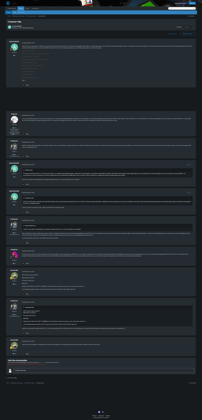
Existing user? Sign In (181, 3)
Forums (8, 12)
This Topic (187, 8)
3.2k (15, 127)
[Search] (194, 8)
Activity (27, 8)
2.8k (15, 154)
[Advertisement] (35, 100)
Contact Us (101, 415)
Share (179, 27)
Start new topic (173, 33)
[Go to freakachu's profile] (14, 146)
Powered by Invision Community (101, 417)
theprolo (14, 114)
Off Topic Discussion (28, 28)
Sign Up (192, 3)
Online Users (21, 12)
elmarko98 (14, 270)
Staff (14, 12)
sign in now (42, 362)
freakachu (14, 141)
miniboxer (14, 249)
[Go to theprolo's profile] (14, 119)
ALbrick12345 (18, 26)
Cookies (107, 415)
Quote (27, 85)
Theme (94, 415)
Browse (21, 8)
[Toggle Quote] (24, 170)
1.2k (15, 263)
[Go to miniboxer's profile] (14, 255)
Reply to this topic (188, 33)
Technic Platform (12, 8)
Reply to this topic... (21, 370)
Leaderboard (35, 8)
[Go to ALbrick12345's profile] (9, 27)
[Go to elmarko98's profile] (14, 275)
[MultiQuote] (23, 85)
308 (15, 284)
